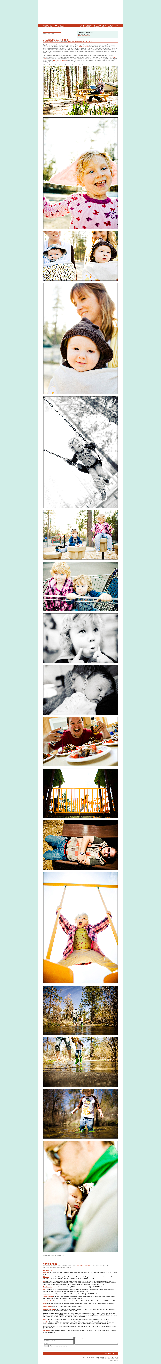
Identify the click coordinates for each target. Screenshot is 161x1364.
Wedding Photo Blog (54, 25)
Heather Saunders (49, 1309)
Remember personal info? (58, 1346)
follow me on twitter (84, 36)
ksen (44, 1289)
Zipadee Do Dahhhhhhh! (83, 1266)
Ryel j (45, 1304)
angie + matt (47, 1294)
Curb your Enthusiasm (60, 60)
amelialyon (48, 42)
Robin (45, 1319)
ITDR (116, 1359)
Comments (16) (80, 42)
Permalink (71, 42)
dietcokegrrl (47, 1330)
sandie (45, 1322)
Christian (46, 1277)
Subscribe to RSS (109, 1353)
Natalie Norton (47, 1287)
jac (44, 1281)
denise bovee (47, 1306)
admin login (114, 1360)
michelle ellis (47, 1301)
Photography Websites (105, 1359)
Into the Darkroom (84, 46)
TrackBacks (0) (90, 42)
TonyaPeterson (48, 1296)
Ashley (45, 1272)
